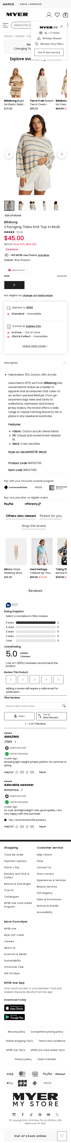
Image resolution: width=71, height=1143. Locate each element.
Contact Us (44, 867)
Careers (9, 941)
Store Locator (45, 874)
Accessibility (44, 912)
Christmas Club (14, 967)
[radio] (14, 285)
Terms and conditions (51, 1041)
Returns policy (16, 1031)
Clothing (19, 36)
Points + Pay (11, 867)
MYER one (10, 928)
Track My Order (14, 854)
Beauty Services (47, 886)
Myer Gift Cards (14, 935)
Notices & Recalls (48, 906)
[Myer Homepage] (17, 16)
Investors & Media (15, 954)
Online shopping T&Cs (19, 1041)
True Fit (9, 890)
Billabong (10, 222)
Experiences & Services (51, 880)
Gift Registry (44, 893)
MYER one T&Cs (15, 1050)
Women (8, 36)
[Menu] (5, 25)
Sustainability (12, 960)
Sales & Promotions (49, 899)
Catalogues (11, 896)
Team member (46, 1059)
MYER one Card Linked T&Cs (48, 1050)
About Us (9, 948)
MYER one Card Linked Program (18, 904)
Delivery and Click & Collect (16, 875)
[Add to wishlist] (62, 1136)
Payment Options (15, 861)
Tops (29, 36)
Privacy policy (23, 1059)
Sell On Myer (12, 973)
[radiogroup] (35, 285)
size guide (62, 276)
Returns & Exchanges (17, 884)
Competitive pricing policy (47, 1031)
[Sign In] (49, 15)
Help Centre (44, 854)
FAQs (40, 861)
